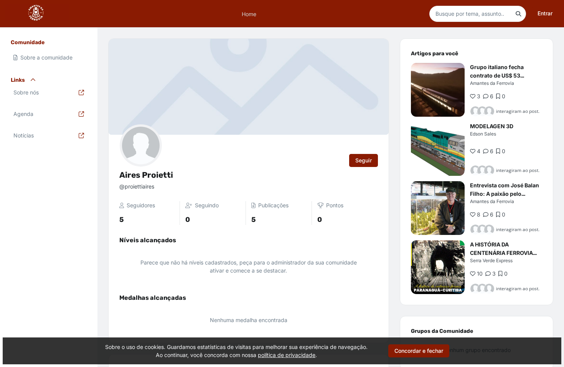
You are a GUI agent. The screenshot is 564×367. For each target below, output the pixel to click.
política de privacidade (286, 355)
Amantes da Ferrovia (492, 83)
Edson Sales (483, 134)
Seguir (363, 160)
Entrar (545, 13)
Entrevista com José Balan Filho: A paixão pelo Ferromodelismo (504, 193)
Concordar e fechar (418, 350)
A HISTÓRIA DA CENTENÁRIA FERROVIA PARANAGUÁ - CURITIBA (502, 253)
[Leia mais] (438, 90)
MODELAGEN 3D (491, 126)
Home (249, 13)
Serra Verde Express (491, 260)
